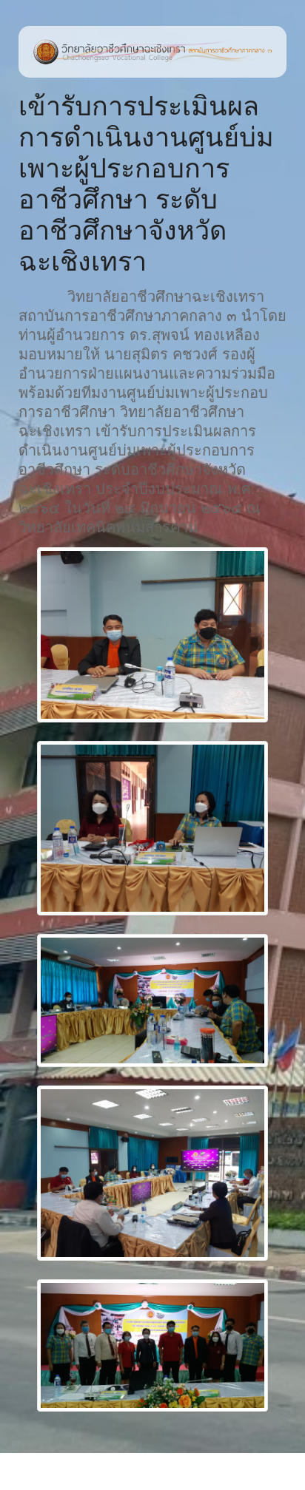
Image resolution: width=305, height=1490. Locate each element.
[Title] (152, 634)
